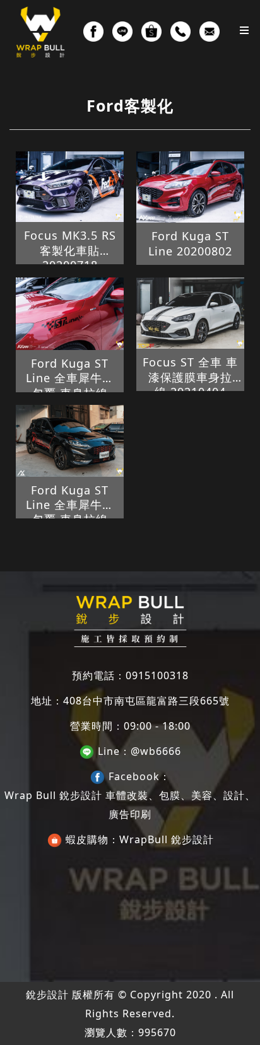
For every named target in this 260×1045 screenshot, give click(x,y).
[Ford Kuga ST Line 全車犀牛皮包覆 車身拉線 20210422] (70, 441)
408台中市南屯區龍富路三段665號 (146, 701)
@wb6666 (156, 751)
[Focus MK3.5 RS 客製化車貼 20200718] (70, 187)
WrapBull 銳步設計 (166, 839)
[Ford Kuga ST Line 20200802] (190, 187)
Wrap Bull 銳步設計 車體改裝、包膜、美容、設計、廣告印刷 (130, 804)
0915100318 (157, 675)
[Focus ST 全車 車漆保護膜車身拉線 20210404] (190, 313)
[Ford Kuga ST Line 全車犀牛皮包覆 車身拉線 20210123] (70, 313)
